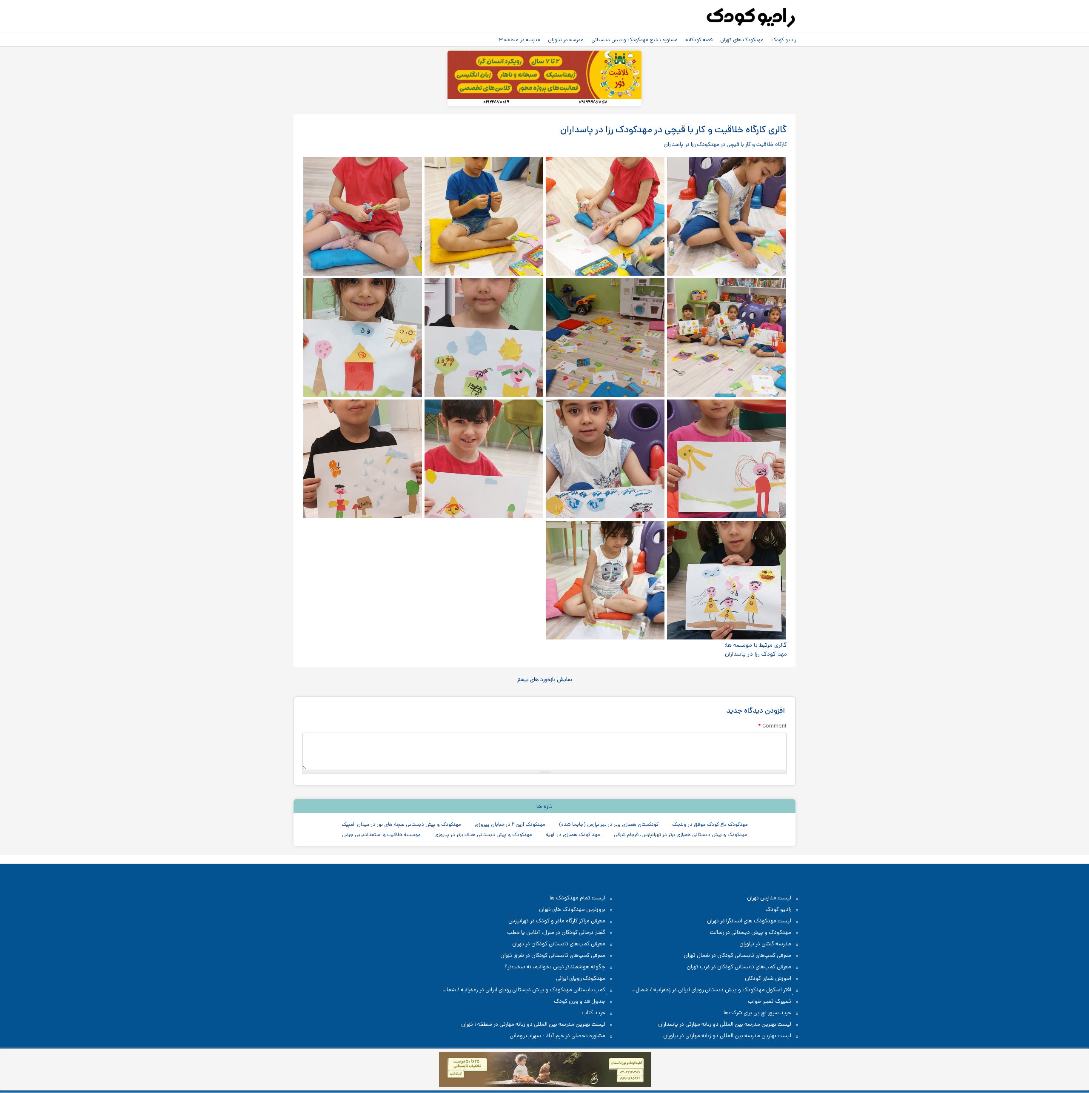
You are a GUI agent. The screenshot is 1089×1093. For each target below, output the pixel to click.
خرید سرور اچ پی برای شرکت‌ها (757, 1013)
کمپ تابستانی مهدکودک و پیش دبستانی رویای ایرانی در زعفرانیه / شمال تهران (528, 990)
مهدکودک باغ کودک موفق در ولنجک (710, 824)
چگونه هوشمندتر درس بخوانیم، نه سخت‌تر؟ (555, 967)
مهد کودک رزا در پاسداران (756, 654)
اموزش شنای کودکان (768, 978)
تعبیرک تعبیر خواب (769, 1001)
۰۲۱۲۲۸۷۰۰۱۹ (496, 102)
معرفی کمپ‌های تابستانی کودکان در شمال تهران (737, 955)
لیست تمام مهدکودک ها (577, 898)
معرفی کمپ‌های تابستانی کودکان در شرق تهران (552, 955)
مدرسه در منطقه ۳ (519, 39)
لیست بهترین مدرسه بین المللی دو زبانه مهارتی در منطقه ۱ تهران (533, 1024)
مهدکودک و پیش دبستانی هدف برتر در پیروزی (483, 834)
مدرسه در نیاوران (566, 39)
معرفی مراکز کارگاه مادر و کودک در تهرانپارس (556, 921)
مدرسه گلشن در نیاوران (765, 944)
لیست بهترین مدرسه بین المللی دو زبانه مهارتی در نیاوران (727, 1036)
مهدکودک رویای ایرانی (580, 978)
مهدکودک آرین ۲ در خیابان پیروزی (510, 824)
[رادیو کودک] (750, 18)
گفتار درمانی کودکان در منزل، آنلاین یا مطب (556, 932)
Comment (772, 726)
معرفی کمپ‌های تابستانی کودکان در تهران (558, 944)
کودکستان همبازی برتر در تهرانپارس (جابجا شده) (609, 824)
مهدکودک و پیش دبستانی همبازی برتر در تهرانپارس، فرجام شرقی (680, 834)
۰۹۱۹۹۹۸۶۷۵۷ (593, 102)
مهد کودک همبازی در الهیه (573, 834)
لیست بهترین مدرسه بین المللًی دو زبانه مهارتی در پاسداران (724, 1024)
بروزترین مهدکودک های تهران (572, 909)
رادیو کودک (783, 39)
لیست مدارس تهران (769, 898)
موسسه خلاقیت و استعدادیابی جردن (381, 834)
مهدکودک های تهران (742, 39)
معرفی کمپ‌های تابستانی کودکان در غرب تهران (739, 967)
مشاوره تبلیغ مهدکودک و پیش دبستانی (634, 39)
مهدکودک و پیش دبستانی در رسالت (750, 932)
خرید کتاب (593, 1013)
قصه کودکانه (699, 39)
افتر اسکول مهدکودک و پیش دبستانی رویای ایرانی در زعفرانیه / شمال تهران (718, 990)
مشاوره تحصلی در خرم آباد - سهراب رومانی (557, 1036)
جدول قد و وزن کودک (579, 1001)
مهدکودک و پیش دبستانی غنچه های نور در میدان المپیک (401, 824)
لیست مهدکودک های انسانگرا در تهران (749, 921)
